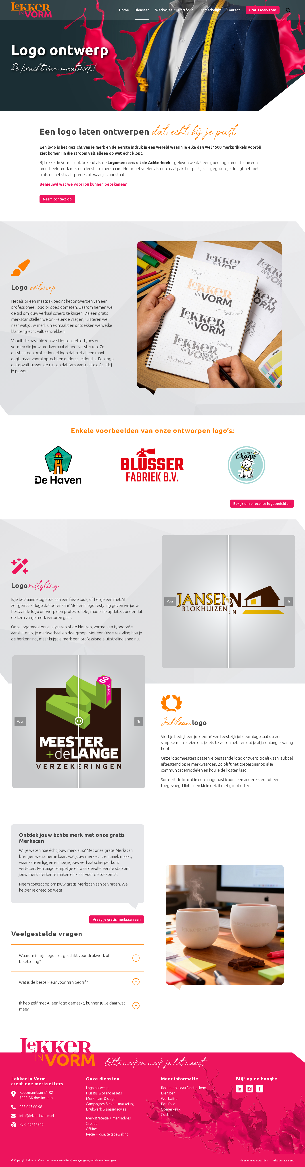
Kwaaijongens (81, 1160)
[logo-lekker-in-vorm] (31, 10)
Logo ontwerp (97, 1088)
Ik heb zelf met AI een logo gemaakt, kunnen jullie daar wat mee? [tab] (72, 1006)
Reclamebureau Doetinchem (183, 1088)
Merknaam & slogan (101, 1098)
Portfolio (168, 1104)
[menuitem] (124, 10)
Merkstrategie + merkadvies (108, 1118)
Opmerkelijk (170, 1109)
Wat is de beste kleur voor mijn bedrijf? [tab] (53, 982)
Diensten (168, 1093)
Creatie (92, 1123)
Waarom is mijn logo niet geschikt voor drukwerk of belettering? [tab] (64, 958)
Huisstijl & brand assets (104, 1093)
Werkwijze (169, 1098)
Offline (91, 1129)
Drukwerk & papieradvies (106, 1109)
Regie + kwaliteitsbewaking (107, 1134)
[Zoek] (288, 11)
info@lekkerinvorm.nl (36, 1116)
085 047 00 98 (30, 1107)
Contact (167, 1115)
